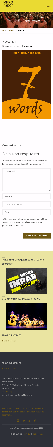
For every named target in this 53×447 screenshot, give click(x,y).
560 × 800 (9, 46)
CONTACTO (7, 415)
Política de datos (35, 412)
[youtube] (29, 421)
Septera (26, 434)
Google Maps (7, 391)
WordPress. (38, 434)
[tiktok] (35, 421)
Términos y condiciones (13, 412)
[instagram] (18, 421)
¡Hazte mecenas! (9, 341)
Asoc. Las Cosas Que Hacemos (29, 408)
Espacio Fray (8, 408)
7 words (10, 30)
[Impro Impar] (7, 4)
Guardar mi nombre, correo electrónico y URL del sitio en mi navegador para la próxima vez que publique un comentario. (24, 222)
